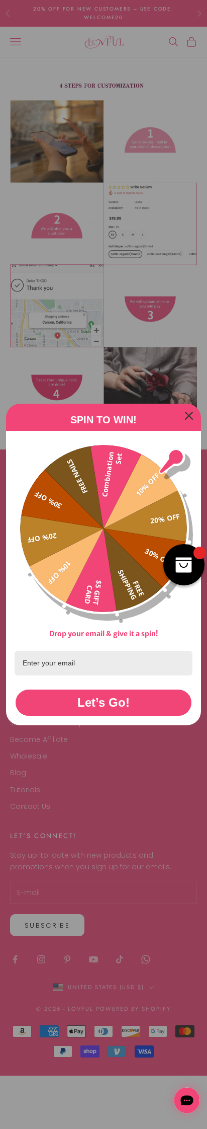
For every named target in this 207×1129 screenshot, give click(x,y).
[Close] (189, 416)
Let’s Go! (103, 702)
